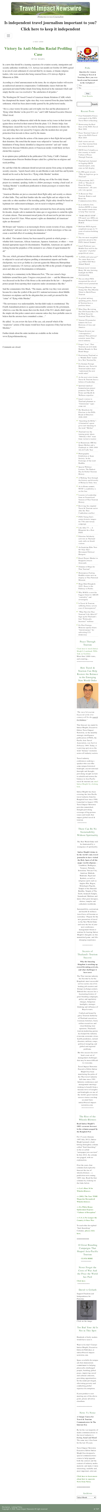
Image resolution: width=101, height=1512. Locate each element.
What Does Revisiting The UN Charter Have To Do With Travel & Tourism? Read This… (88, 312)
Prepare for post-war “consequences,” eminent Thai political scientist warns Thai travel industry (88, 336)
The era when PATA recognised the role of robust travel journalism (88, 281)
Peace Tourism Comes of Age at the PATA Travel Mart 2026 (88, 135)
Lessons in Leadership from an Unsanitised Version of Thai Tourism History (88, 498)
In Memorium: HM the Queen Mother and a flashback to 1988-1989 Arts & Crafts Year (88, 446)
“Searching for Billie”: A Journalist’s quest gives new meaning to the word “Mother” (88, 424)
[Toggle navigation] (8, 35)
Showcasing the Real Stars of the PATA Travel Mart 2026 (88, 126)
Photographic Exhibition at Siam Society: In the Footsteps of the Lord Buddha (87, 458)
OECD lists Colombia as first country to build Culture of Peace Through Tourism (88, 153)
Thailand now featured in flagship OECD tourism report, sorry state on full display (88, 164)
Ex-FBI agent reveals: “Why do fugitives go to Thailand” (88, 174)
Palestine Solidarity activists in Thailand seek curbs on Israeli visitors (87, 540)
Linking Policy (17, 1507)
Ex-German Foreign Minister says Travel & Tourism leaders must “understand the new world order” (88, 368)
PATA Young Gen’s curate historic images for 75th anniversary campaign (87, 520)
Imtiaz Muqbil (38, 59)
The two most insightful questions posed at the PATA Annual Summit (88, 239)
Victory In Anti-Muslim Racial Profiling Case (38, 51)
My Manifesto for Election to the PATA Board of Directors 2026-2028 (87, 413)
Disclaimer (6, 1507)
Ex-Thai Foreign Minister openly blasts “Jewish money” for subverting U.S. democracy (88, 630)
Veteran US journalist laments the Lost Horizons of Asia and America (87, 323)
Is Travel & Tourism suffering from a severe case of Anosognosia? (88, 605)
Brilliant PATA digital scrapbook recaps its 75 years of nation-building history (88, 230)
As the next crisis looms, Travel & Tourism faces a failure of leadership (88, 379)
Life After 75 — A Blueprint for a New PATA (86, 530)
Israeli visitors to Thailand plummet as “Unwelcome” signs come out (87, 402)
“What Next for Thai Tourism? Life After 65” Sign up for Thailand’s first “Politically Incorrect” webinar (88, 616)
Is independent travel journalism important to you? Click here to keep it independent (50, 25)
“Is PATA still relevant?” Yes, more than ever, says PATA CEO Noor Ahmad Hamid (88, 260)
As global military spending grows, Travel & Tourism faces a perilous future (88, 302)
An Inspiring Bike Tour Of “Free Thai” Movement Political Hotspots (88, 550)
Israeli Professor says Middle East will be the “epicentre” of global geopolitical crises (88, 249)
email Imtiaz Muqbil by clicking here (87, 784)
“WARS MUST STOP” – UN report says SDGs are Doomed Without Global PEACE (88, 219)
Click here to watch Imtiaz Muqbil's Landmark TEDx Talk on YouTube (87, 651)
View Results (87, 96)
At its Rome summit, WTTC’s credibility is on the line (87, 488)
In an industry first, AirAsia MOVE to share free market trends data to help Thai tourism (88, 208)
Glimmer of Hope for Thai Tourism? (87, 567)
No (80, 88)
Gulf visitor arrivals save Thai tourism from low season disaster (88, 143)
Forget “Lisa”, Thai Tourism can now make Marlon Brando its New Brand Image (88, 348)
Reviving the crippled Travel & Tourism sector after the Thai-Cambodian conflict (88, 509)
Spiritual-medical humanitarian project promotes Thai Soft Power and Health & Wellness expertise (87, 390)
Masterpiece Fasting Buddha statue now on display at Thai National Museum (88, 576)
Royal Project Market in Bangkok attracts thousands (88, 560)
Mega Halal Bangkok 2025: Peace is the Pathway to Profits (87, 586)
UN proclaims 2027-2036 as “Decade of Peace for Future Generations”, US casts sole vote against (88, 185)
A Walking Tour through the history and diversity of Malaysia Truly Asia (88, 480)
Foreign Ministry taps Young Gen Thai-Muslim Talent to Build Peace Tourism (88, 291)
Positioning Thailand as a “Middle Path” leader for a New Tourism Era (88, 357)
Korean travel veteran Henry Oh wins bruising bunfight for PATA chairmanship (88, 271)
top (97, 1509)
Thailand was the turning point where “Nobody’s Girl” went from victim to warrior (87, 435)
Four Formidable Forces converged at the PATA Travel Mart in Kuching (88, 118)
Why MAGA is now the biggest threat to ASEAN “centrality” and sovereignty (88, 596)
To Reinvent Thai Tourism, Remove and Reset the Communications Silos (88, 197)
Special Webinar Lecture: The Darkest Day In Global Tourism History (88, 470)
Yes (80, 85)
